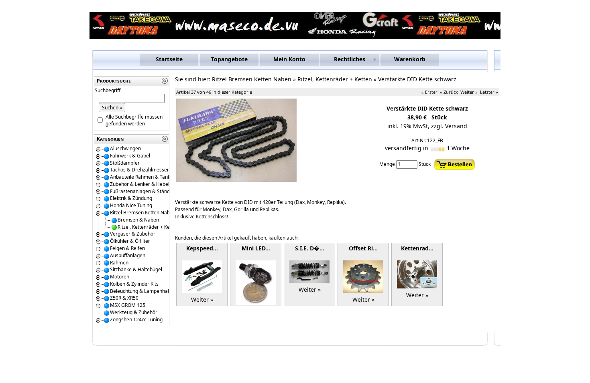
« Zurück (449, 92)
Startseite (169, 59)
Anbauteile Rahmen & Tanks (141, 176)
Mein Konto (289, 59)
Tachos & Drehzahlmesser (139, 169)
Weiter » (469, 92)
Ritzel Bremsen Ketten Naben (142, 212)
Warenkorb (409, 59)
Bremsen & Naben (138, 219)
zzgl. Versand (449, 126)
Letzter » (489, 92)
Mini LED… (256, 248)
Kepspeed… (202, 248)
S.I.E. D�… (309, 248)
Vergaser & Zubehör (132, 233)
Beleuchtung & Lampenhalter (142, 291)
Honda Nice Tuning (131, 205)
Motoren (119, 276)
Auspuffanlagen (127, 255)
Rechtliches (349, 59)
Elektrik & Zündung (131, 198)
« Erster (429, 92)
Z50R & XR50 (124, 297)
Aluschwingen (125, 148)
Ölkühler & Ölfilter (130, 241)
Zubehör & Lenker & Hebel (139, 184)
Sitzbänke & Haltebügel (136, 269)
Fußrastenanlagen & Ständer (142, 191)
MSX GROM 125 (127, 305)
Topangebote (229, 59)
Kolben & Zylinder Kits (134, 283)
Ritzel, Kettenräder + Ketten (148, 227)
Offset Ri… (363, 248)
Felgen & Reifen (127, 248)
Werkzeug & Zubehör (133, 312)
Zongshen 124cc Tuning (136, 319)
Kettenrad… (417, 248)
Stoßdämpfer (125, 162)
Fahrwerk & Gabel (130, 155)
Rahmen (119, 262)
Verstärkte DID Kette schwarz (417, 79)
